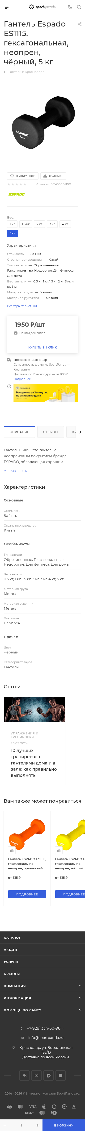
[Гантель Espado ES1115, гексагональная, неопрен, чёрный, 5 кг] (42, 122)
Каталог (12, 937)
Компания (15, 986)
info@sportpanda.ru (46, 1037)
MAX (48, 1075)
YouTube (36, 1075)
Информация (17, 998)
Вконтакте (24, 1075)
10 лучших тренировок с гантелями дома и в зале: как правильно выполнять (34, 763)
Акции (10, 950)
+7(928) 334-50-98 (43, 1028)
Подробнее (22, 379)
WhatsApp (60, 1075)
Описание (19, 432)
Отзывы (50, 432)
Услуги (11, 962)
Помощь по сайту (22, 1010)
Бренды (12, 974)
